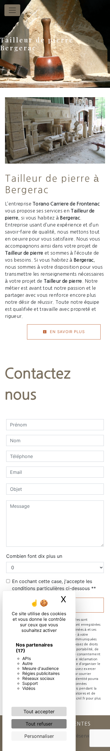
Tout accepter (39, 711)
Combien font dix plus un (34, 556)
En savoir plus (66, 331)
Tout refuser (39, 724)
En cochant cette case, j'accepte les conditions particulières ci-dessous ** (54, 584)
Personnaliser (39, 736)
